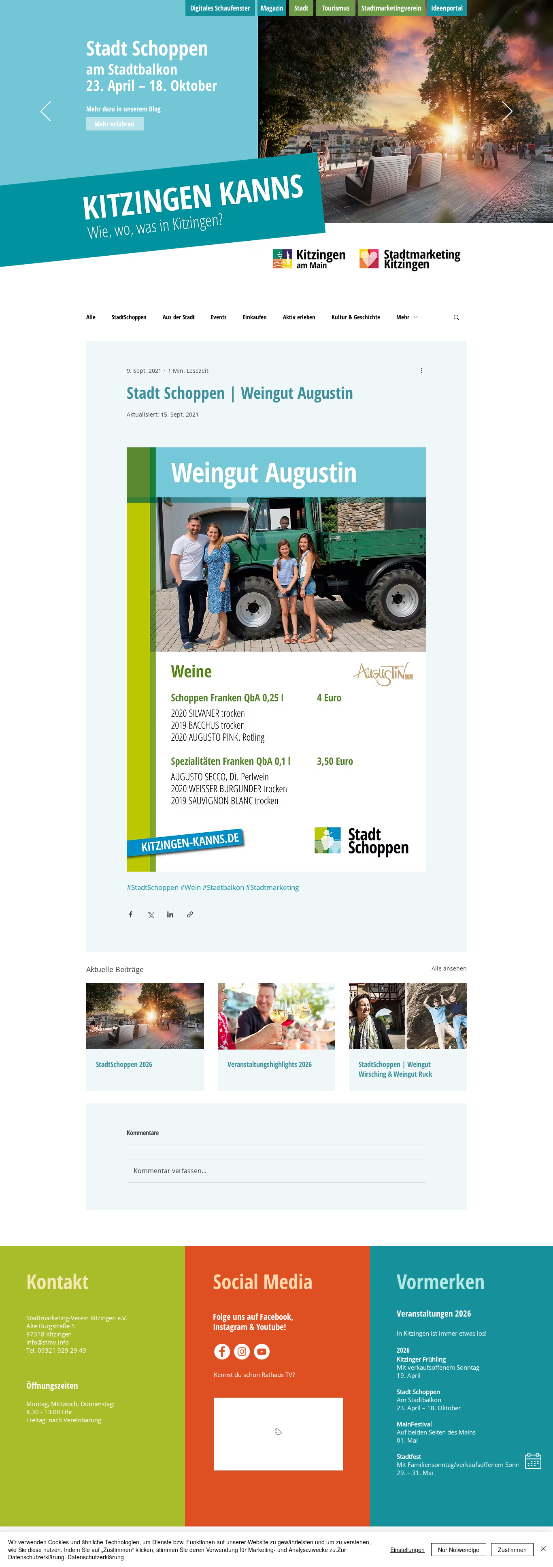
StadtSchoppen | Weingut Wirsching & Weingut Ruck (395, 1069)
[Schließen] (543, 1549)
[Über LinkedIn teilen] (170, 914)
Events (219, 317)
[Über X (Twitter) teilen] (150, 914)
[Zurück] (45, 111)
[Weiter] (507, 111)
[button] (456, 317)
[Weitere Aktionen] (421, 370)
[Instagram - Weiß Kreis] (242, 1352)
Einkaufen (255, 317)
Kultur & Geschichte (356, 317)
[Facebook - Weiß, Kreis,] (222, 1352)
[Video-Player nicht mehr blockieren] (278, 1434)
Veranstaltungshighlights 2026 (270, 1064)
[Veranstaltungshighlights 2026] (277, 1016)
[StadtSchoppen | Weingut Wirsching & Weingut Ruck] (408, 1016)
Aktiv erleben (299, 317)
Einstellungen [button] (407, 1550)
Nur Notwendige (458, 1550)
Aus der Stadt (179, 317)
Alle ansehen (449, 968)
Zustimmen (512, 1550)
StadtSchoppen (129, 317)
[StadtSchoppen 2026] (145, 1016)
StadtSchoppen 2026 (124, 1064)
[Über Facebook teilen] (130, 914)
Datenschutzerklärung (96, 1557)
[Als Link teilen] (190, 914)
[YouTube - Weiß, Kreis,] (262, 1352)
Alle (91, 317)
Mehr (402, 317)
